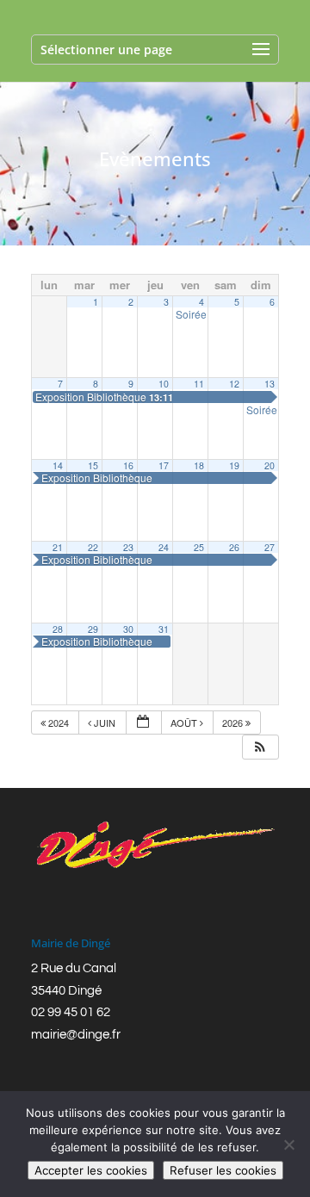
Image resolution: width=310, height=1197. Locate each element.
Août (185, 722)
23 (128, 547)
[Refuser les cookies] (288, 1144)
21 (58, 547)
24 (163, 547)
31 (163, 629)
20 (269, 465)
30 (128, 629)
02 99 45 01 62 (70, 1012)
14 (58, 465)
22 (93, 547)
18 (199, 465)
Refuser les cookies (223, 1170)
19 (234, 465)
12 (234, 383)
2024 (58, 722)
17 (163, 465)
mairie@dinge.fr (76, 1034)
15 (93, 465)
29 (93, 629)
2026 (233, 722)
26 (234, 547)
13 (269, 383)
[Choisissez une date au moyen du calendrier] (144, 722)
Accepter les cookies (90, 1170)
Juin (104, 722)
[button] (260, 747)
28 (58, 629)
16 (128, 465)
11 (199, 383)
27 (269, 547)
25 (199, 547)
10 (163, 383)
